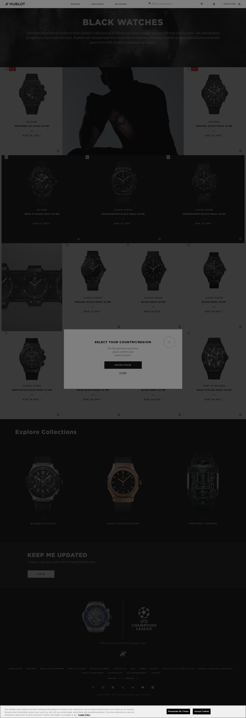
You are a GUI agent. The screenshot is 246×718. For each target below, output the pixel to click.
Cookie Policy (84, 715)
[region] (123, 711)
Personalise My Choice (178, 711)
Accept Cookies (201, 711)
